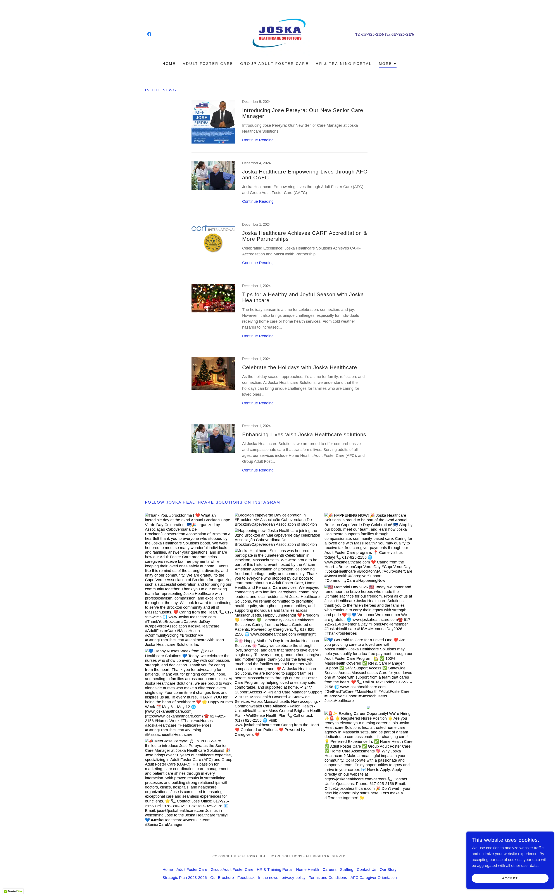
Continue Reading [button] (258, 140)
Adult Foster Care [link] (208, 64)
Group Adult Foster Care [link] (274, 64)
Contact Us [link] (366, 869)
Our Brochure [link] (222, 877)
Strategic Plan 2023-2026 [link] (184, 877)
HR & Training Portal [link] (344, 64)
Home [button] (167, 869)
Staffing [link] (346, 869)
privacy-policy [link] (293, 877)
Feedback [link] (246, 877)
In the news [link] (268, 877)
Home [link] (169, 64)
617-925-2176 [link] (402, 34)
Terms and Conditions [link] (328, 877)
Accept (510, 878)
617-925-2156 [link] (372, 34)
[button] (388, 64)
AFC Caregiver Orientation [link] (373, 877)
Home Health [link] (307, 869)
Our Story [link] (388, 869)
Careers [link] (329, 869)
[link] (149, 34)
